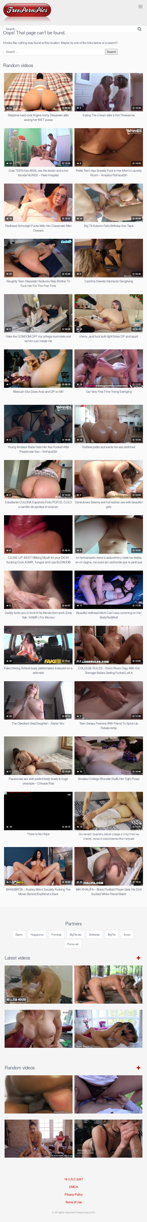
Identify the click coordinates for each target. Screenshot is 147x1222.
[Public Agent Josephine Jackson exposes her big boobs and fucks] (108, 1094)
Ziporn (19, 934)
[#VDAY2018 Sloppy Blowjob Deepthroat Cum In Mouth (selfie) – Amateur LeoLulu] (108, 1139)
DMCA (73, 1187)
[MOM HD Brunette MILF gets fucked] (108, 984)
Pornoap (56, 934)
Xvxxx (127, 934)
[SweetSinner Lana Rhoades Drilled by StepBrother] (108, 1029)
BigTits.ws (75, 934)
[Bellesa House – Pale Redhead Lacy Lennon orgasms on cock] (39, 984)
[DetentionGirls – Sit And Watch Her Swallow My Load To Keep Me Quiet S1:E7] (39, 1139)
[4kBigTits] (27, 12)
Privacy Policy (73, 1194)
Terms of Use (73, 1202)
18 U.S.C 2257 (73, 1179)
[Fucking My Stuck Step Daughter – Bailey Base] (39, 1029)
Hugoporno (37, 934)
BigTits (112, 934)
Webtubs (94, 934)
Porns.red (72, 944)
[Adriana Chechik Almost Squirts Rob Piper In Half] (39, 1094)
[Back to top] (140, 1213)
